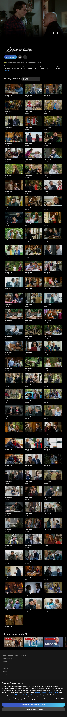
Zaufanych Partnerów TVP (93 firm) (21, 695)
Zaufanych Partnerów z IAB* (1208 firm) (46, 692)
